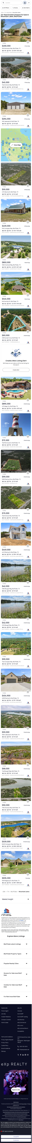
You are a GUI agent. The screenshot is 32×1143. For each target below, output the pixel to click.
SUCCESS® (20, 1013)
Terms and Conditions (7, 1036)
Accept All (16, 1136)
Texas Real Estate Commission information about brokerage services (16, 1112)
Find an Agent (4, 1010)
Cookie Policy (4, 1045)
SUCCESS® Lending (22, 1016)
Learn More (21, 1119)
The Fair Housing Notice (21, 1116)
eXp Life (19, 1008)
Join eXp (3, 1013)
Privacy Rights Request (7, 1039)
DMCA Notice (16, 1102)
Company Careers (6, 1019)
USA (4, 891)
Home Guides (4, 1022)
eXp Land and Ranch (22, 1028)
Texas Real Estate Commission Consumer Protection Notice (16, 1113)
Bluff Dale (14, 891)
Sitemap (3, 1051)
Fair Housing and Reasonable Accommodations (16, 1107)
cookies (6, 1122)
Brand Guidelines (5, 1048)
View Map (17, 145)
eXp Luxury (20, 1025)
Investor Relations (6, 1016)
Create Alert (16, 370)
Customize (16, 1140)
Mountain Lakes (24, 891)
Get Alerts (27, 8)
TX (8, 891)
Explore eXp (4, 1008)
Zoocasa (19, 1010)
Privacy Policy (4, 1042)
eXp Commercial (21, 1022)
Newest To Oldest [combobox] (16, 8)
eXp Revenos (20, 1019)
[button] (16, 899)
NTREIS (21, 920)
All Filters (6, 8)
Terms (21, 1127)
